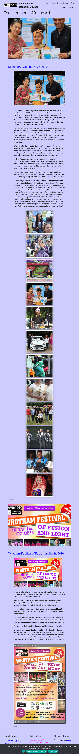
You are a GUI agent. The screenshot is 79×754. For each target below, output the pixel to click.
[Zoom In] (32, 645)
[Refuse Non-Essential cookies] (77, 749)
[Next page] (18, 645)
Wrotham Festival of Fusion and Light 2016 (36, 553)
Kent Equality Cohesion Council (28, 5)
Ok (23, 751)
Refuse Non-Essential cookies (36, 751)
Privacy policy (53, 751)
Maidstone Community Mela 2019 (30, 66)
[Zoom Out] (29, 645)
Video (69, 740)
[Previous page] (15, 645)
